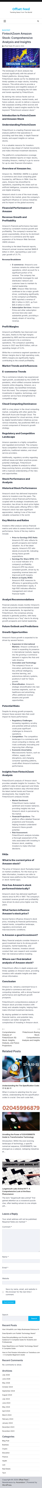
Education (6, 1453)
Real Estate (6, 1469)
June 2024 (6, 1403)
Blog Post (6, 30)
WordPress (6, 1485)
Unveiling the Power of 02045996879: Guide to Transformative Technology (18, 1135)
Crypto (4, 1449)
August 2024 (7, 1395)
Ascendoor (20, 1482)
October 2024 (7, 1387)
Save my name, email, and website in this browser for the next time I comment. (21, 1292)
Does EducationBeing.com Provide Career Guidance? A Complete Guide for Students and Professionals (19, 1339)
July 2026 (6, 1375)
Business (5, 1445)
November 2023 (8, 1431)
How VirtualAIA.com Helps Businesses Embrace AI (20, 1329)
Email (5, 1267)
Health (4, 1461)
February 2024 (7, 1419)
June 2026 (6, 1379)
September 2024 (8, 1391)
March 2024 (6, 1415)
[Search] (38, 21)
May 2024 (6, 1407)
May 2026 (6, 1383)
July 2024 (6, 1399)
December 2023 (8, 1427)
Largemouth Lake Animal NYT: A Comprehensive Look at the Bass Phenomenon (16, 1191)
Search (5, 1315)
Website (5, 1278)
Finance (5, 1457)
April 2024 (6, 1411)
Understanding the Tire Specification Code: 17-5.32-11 (20, 1086)
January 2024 (7, 1423)
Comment (7, 1227)
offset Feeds (8, 46)
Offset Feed (21, 9)
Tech (4, 1473)
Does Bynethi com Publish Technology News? (19, 1333)
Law (3, 1465)
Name (5, 1257)
